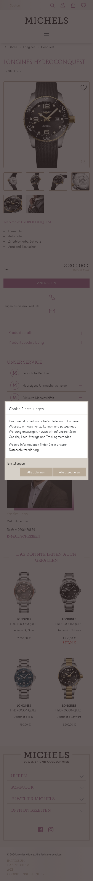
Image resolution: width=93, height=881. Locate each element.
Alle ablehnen (36, 472)
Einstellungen (16, 463)
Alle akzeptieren (69, 472)
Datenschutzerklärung (24, 449)
